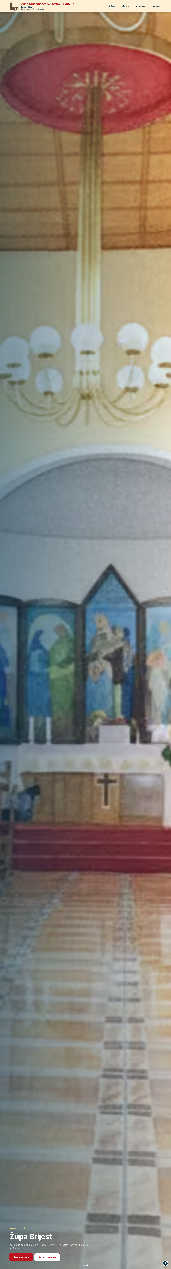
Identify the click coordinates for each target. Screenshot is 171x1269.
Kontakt (156, 6)
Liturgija (125, 6)
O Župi (111, 6)
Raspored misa (21, 1257)
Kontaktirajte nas (47, 1257)
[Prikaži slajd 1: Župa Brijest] (84, 1265)
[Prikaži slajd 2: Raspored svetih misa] (87, 1265)
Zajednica (140, 6)
